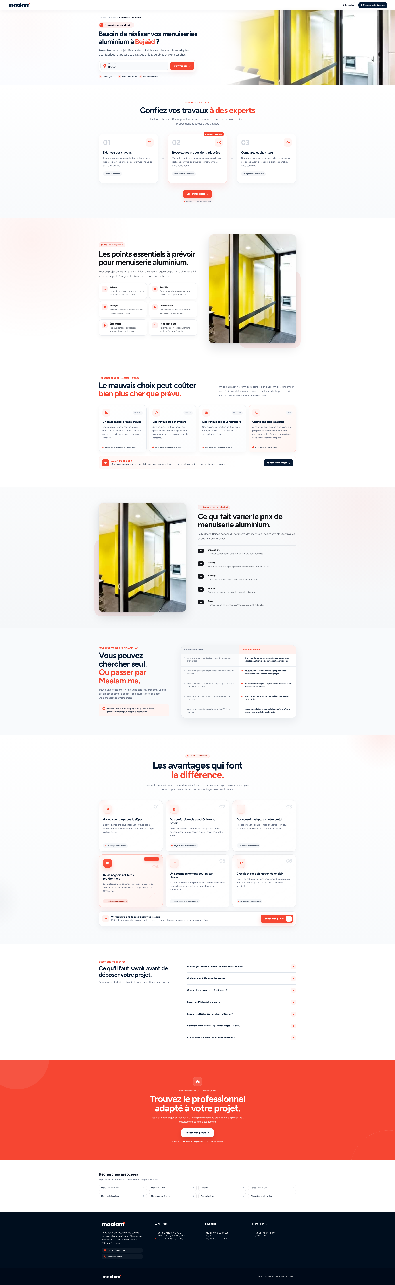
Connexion (349, 5)
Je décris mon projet (277, 462)
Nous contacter (216, 1239)
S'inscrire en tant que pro (374, 5)
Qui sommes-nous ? (169, 1233)
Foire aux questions (170, 1239)
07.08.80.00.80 (115, 1256)
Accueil (102, 17)
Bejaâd (112, 17)
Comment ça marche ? (172, 1236)
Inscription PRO (265, 1233)
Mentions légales (217, 1233)
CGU (208, 1236)
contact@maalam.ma (117, 1250)
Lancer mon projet (196, 194)
